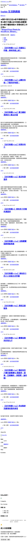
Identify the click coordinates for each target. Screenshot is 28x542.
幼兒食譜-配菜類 (14, 71)
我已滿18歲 (3, 539)
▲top (2, 74)
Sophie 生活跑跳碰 (10, 11)
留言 (13, 68)
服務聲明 (16, 521)
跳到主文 (3, 15)
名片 (5, 41)
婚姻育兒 (12, 35)
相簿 (5, 38)
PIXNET (7, 520)
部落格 (5, 39)
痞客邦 (9, 68)
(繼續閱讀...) (4, 65)
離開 (9, 539)
